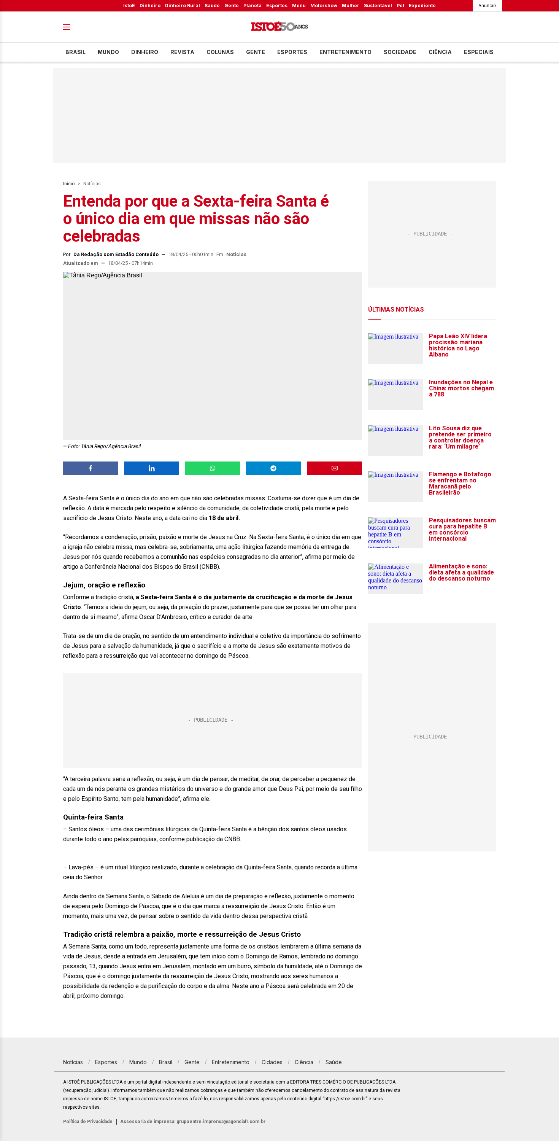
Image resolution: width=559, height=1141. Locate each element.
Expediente (422, 5)
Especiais (479, 52)
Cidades (272, 1062)
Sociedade (400, 52)
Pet (400, 5)
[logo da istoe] (279, 27)
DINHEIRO (144, 52)
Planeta (252, 5)
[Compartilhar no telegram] (273, 468)
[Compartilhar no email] (334, 468)
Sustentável (378, 5)
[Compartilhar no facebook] (90, 468)
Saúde (212, 5)
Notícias (92, 183)
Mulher (350, 5)
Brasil (75, 52)
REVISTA (182, 52)
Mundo (108, 52)
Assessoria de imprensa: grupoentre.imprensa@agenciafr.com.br (192, 1121)
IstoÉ (129, 5)
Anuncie (487, 5)
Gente (231, 5)
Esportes (276, 5)
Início (69, 183)
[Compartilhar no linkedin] (151, 468)
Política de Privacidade (88, 1121)
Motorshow (323, 5)
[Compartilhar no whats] (212, 468)
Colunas (220, 52)
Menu (299, 5)
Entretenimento (345, 52)
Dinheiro (150, 5)
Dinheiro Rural (182, 5)
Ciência (440, 52)
